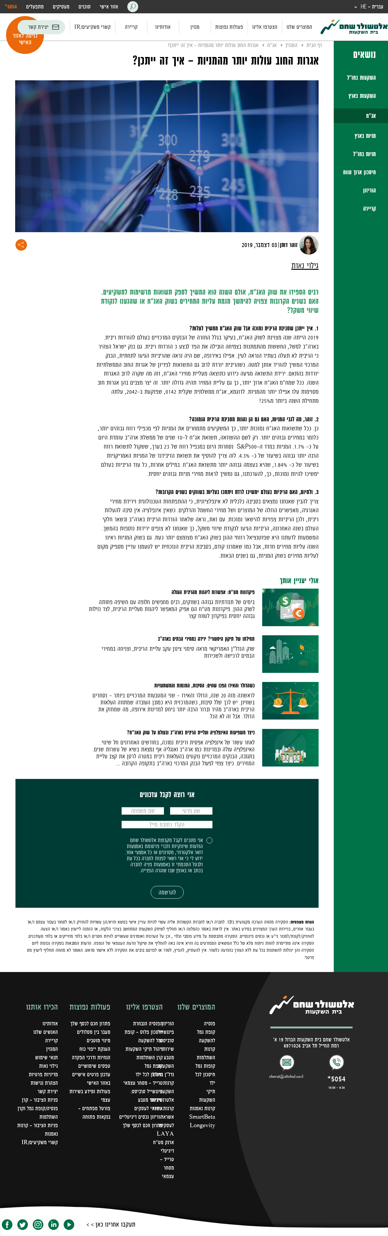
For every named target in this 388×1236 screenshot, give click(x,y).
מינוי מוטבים (98, 1040)
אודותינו (163, 27)
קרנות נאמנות (202, 1108)
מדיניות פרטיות (43, 1074)
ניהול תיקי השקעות (144, 1049)
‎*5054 (11, 6)
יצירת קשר (38, 27)
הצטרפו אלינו (264, 27)
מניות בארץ (365, 135)
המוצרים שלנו (299, 27)
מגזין (194, 27)
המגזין (291, 45)
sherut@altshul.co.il (286, 1076)
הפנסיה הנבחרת (148, 1024)
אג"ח (271, 45)
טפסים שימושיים (94, 1066)
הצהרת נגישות (44, 1083)
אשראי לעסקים (148, 1108)
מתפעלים (35, 7)
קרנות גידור (163, 1108)
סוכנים (85, 7)
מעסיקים (61, 7)
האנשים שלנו (45, 1032)
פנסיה (209, 1024)
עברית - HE (371, 7)
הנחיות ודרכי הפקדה (91, 1057)
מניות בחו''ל (364, 154)
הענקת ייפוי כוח (94, 1049)
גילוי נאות (305, 265)
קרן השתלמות (149, 1057)
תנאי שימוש (46, 1057)
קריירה (131, 27)
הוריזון (369, 190)
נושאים (364, 54)
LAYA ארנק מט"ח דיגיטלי (163, 1142)
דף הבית (314, 45)
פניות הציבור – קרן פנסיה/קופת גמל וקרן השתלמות (38, 1108)
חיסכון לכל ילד (149, 1074)
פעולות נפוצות (229, 27)
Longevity (202, 1125)
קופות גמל (205, 1066)
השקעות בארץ (362, 95)
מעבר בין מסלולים (93, 1032)
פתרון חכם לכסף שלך (143, 1125)
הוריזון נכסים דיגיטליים (141, 1117)
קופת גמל (154, 1066)
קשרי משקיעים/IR (92, 27)
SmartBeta (202, 1117)
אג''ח (371, 115)
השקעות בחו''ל (361, 77)
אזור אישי (109, 7)
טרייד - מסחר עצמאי (167, 1167)
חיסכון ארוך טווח (359, 172)
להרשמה (167, 892)
